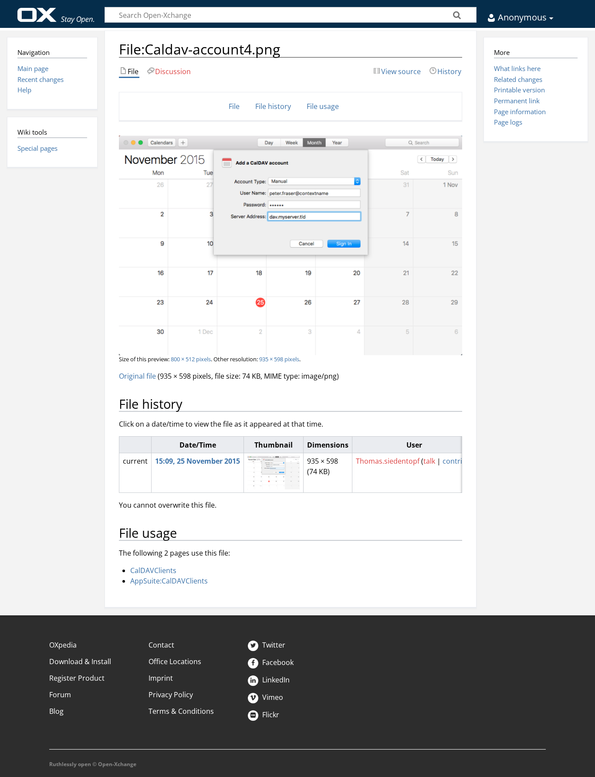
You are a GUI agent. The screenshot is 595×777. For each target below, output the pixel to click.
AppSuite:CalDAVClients (169, 581)
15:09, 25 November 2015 (197, 461)
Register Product (77, 678)
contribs (456, 461)
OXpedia (63, 645)
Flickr (269, 714)
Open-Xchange (56, 11)
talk (429, 461)
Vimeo (271, 697)
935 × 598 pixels (279, 359)
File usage (323, 106)
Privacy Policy (171, 694)
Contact (161, 645)
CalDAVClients (153, 570)
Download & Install (80, 661)
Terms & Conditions (181, 711)
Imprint (161, 678)
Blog (56, 711)
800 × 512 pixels (191, 359)
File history (273, 106)
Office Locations (175, 661)
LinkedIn (275, 680)
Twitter (272, 645)
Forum (60, 694)
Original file (137, 376)
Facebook (277, 662)
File (234, 106)
